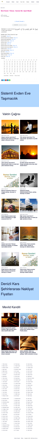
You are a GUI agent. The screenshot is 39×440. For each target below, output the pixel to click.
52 (30, 64)
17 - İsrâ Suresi (4, 392)
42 (4, 64)
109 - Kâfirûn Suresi (29, 421)
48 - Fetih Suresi (29, 379)
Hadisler (32, 1)
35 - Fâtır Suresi (16, 390)
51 (27, 64)
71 (12, 68)
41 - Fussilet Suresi (29, 367)
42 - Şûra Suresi (29, 369)
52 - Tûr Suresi (28, 386)
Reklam (22, 438)
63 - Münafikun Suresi (5, 407)
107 (7, 73)
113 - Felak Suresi (29, 428)
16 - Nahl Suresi (4, 390)
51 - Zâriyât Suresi (29, 385)
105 (35, 71)
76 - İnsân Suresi (4, 430)
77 (27, 68)
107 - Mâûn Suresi (29, 417)
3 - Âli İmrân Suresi (5, 367)
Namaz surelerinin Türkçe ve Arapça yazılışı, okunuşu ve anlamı (8, 192)
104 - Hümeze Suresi (29, 412)
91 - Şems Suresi (17, 423)
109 (13, 73)
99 (17, 71)
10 (23, 59)
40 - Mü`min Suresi (29, 365)
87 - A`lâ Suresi (16, 416)
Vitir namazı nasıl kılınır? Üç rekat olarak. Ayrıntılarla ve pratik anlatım (28, 138)
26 (30, 61)
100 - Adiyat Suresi (29, 405)
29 (4, 63)
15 (36, 59)
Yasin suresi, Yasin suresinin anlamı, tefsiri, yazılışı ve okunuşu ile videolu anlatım (27, 245)
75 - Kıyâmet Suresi (5, 428)
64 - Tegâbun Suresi (5, 409)
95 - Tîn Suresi (16, 430)
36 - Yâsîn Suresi (17, 392)
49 (22, 64)
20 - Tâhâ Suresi (16, 364)
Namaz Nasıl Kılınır (5, 135)
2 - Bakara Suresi (4, 365)
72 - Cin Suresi (4, 423)
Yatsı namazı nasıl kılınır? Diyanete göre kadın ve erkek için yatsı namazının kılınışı (10, 164)
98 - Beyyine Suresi (29, 402)
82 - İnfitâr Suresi (17, 407)
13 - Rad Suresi (4, 385)
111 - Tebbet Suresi (29, 424)
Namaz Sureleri (23, 242)
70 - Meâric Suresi (5, 419)
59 (14, 66)
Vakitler (37, 1)
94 (4, 71)
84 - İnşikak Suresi (17, 410)
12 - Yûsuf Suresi (4, 383)
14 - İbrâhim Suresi (5, 386)
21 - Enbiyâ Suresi (17, 365)
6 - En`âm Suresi (4, 372)
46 (14, 64)
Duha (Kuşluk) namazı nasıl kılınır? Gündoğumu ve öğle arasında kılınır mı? (8, 217)
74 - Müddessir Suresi (5, 426)
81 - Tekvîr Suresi (17, 405)
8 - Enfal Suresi (4, 376)
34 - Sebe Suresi (16, 388)
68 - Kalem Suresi (5, 416)
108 (10, 73)
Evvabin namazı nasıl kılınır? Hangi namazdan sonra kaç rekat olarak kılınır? (28, 164)
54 (35, 64)
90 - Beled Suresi (17, 421)
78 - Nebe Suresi (17, 400)
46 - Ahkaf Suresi (29, 376)
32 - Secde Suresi (17, 385)
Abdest (13, 1)
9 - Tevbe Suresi (4, 378)
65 (30, 66)
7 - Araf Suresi (4, 374)
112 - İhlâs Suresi (29, 426)
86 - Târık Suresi (16, 414)
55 (4, 66)
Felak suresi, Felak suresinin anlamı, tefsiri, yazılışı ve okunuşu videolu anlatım (27, 271)
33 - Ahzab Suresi (17, 386)
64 (27, 66)
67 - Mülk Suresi (4, 414)
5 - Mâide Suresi (4, 371)
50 (25, 64)
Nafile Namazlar (23, 161)
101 (23, 71)
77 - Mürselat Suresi (17, 398)
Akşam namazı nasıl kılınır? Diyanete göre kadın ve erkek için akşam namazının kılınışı (10, 138)
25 (27, 61)
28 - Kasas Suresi (17, 378)
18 (9, 61)
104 (32, 71)
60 (17, 66)
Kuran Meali (3, 58)
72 (14, 68)
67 (35, 66)
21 (17, 61)
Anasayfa (8, 1)
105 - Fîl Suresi (28, 414)
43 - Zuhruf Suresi (29, 371)
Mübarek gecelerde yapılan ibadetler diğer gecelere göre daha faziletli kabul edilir (8, 329)
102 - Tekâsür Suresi (29, 409)
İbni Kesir (3, 7)
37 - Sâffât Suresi (17, 394)
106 (4, 73)
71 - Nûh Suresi (4, 421)
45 (12, 64)
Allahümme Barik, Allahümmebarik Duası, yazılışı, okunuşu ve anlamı (28, 192)
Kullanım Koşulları (17, 438)
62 (22, 66)
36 (22, 63)
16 (4, 61)
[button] (8, 1)
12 (28, 59)
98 (14, 71)
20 (14, 61)
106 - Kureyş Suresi (29, 416)
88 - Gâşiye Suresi (17, 417)
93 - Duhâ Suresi (17, 426)
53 (32, 64)
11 (26, 59)
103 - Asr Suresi (29, 410)
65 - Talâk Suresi (4, 410)
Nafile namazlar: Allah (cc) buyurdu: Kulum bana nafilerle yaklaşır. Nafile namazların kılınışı (28, 352)
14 (33, 59)
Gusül (17, 1)
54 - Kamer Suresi (29, 390)
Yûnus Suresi (17, 75)
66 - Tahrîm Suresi (5, 412)
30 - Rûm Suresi (16, 381)
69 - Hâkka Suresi (5, 417)
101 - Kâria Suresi (29, 407)
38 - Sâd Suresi (16, 395)
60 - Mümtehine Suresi (5, 402)
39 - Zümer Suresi (29, 364)
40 (32, 63)
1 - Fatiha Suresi (4, 364)
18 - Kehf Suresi (4, 394)
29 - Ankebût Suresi (17, 379)
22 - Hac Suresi (16, 367)
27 (32, 61)
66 (32, 66)
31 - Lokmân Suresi (17, 383)
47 (17, 64)
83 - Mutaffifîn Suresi (17, 409)
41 (35, 63)
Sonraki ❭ (22, 21)
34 (17, 63)
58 (12, 66)
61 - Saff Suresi (4, 403)
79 (32, 68)
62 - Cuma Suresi (4, 405)
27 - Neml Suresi (16, 376)
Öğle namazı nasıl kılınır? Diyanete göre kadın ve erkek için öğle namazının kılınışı (28, 217)
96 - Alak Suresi (28, 398)
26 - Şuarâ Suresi (17, 374)
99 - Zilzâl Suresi (29, 403)
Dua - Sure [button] (22, 1)
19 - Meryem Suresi (5, 395)
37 (25, 63)
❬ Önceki (17, 21)
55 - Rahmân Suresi (29, 392)
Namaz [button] (28, 1)
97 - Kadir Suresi (29, 400)
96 (9, 71)
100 (20, 71)
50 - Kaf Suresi (28, 383)
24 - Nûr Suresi (16, 371)
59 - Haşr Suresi (4, 400)
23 (22, 61)
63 (25, 66)
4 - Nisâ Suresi (4, 369)
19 (12, 61)
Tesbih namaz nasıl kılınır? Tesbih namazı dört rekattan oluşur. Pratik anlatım (29, 329)
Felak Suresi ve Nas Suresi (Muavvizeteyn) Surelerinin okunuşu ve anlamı (8, 271)
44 (9, 64)
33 (14, 63)
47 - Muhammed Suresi (30, 378)
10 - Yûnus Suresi (5, 379)
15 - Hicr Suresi (4, 388)
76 (25, 68)
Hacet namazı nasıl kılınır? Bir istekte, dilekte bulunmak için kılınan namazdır (9, 352)
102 (26, 71)
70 (9, 68)
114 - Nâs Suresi (29, 430)
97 (12, 71)
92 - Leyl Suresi (16, 424)
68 (4, 68)
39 (30, 63)
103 (29, 71)
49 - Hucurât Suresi (29, 381)
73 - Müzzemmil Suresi (5, 424)
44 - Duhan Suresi (29, 372)
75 (22, 68)
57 (9, 66)
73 (17, 68)
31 (9, 63)
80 (35, 68)
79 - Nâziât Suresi (17, 402)
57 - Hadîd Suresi (29, 395)
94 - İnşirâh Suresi (17, 428)
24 (25, 61)
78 (30, 68)
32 (12, 63)
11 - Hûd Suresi (4, 381)
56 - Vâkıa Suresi (29, 394)
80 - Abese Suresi (17, 403)
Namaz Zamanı (35, 438)
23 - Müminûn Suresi (17, 369)
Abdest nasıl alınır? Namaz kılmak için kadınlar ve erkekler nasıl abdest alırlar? (9, 245)
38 (27, 63)
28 (35, 61)
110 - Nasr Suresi (29, 423)
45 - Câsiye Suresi (29, 374)
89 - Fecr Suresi (16, 419)
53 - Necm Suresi (29, 388)
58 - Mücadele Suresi (5, 398)
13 (31, 59)
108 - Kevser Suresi (29, 419)
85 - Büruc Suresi (16, 412)
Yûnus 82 (8, 36)
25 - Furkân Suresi (17, 372)
